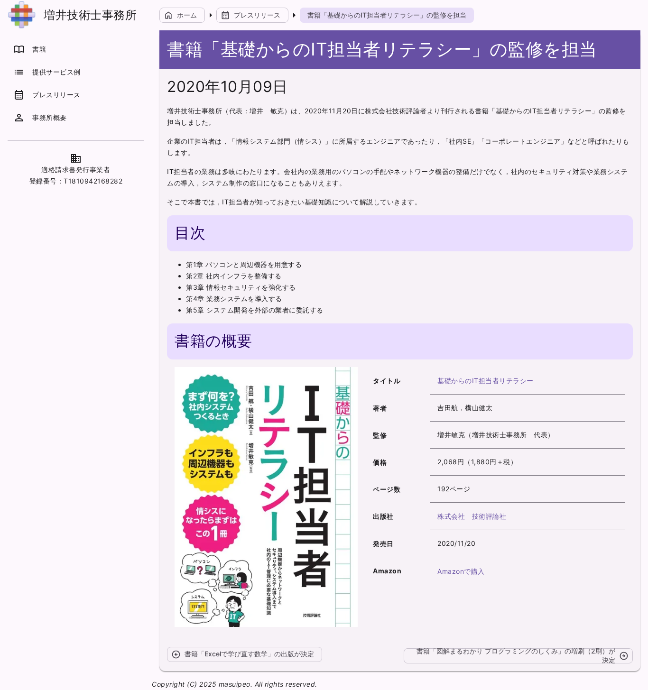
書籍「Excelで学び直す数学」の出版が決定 (242, 654)
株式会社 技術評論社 (471, 516)
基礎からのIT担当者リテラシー (485, 381)
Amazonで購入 (461, 571)
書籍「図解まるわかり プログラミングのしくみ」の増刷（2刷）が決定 (523, 655)
